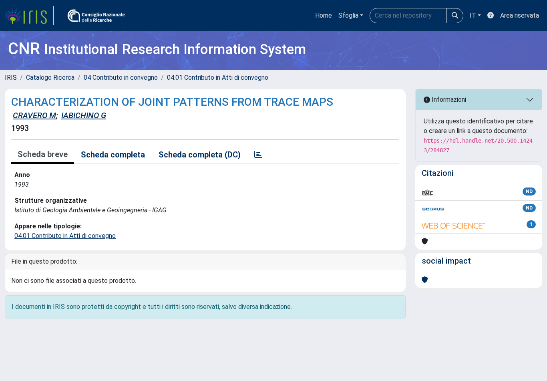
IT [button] (473, 15)
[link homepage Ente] (96, 15)
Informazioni (448, 99)
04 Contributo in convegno (121, 77)
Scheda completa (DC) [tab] (200, 154)
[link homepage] (29, 15)
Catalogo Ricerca (50, 77)
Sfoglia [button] (348, 15)
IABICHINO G (83, 115)
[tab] (258, 154)
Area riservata (519, 15)
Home (323, 15)
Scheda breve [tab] (43, 154)
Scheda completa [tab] (113, 154)
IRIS (11, 77)
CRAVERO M (34, 115)
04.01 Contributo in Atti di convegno (217, 77)
